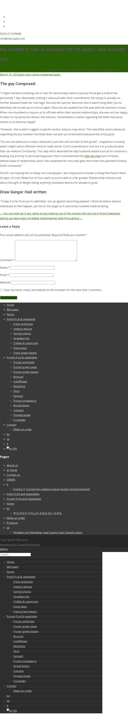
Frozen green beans (25, 372)
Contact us (13, 475)
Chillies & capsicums (25, 343)
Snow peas (20, 348)
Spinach (18, 396)
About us (12, 465)
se (8, 439)
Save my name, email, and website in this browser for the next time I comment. (53, 290)
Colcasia (18, 410)
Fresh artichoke (23, 324)
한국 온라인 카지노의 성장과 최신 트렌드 (37, 513)
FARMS (11, 480)
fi (7, 444)
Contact (11, 425)
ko (8, 434)
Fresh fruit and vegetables (23, 494)
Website (5, 282)
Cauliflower (20, 381)
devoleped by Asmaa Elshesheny (20, 544)
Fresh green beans (25, 353)
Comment (7, 260)
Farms (10, 314)
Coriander (19, 420)
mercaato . (54, 74)
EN (15, 449)
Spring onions (22, 333)
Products (12, 523)
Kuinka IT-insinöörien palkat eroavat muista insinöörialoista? (51, 489)
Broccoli (18, 377)
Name (5, 267)
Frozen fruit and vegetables (24, 499)
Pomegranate (21, 415)
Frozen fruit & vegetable (22, 357)
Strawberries (21, 338)
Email (4, 275)
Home (10, 305)
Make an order (22, 429)
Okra (16, 391)
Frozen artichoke (23, 362)
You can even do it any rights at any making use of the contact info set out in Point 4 (54, 213)
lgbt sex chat (92, 156)
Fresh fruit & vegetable (21, 319)
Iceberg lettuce (22, 329)
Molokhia (19, 386)
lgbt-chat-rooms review (33, 74)
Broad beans (21, 405)
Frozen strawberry (24, 401)
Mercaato (13, 309)
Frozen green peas (25, 367)
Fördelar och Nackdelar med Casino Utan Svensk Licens (47, 532)
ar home (12, 470)
